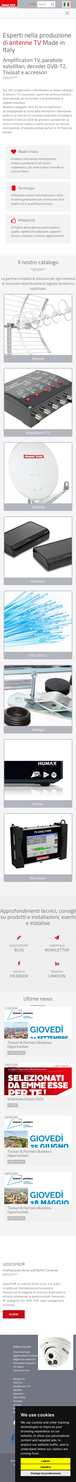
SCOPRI (13, 1314)
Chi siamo (18, 1366)
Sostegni (18, 1401)
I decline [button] (45, 1467)
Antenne (18, 1382)
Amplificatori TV (21, 1386)
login (32, 4)
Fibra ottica (19, 1397)
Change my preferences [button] (45, 1473)
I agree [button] (45, 1460)
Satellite (17, 1390)
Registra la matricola (24, 1359)
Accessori (18, 1393)
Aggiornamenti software (26, 1355)
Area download (21, 1352)
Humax (17, 1404)
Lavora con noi (21, 1370)
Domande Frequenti (24, 1363)
